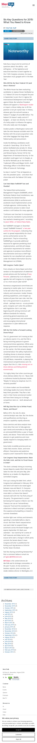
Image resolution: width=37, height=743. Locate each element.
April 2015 (8, 621)
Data (4, 715)
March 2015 (8, 623)
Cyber (4, 712)
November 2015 (10, 606)
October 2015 (9, 608)
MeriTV (5, 698)
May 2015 (8, 618)
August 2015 (9, 612)
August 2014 (9, 637)
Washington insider (26, 105)
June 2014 (8, 641)
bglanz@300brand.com (13, 557)
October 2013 (9, 652)
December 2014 (10, 629)
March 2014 (8, 648)
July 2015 (7, 614)
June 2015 (8, 616)
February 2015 (9, 625)
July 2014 (7, 639)
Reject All (18, 739)
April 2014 (8, 646)
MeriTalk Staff (11, 28)
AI (3, 706)
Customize (19, 734)
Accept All (18, 730)
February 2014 (9, 650)
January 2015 (9, 627)
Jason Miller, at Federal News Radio (17, 222)
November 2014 (10, 631)
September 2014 (10, 635)
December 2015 (10, 604)
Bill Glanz (6, 561)
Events (5, 690)
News (4, 687)
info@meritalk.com (8, 674)
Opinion (5, 692)
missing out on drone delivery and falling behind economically (17, 366)
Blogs (7, 31)
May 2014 (8, 644)
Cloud (4, 709)
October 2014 (9, 633)
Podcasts (5, 695)
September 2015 (10, 610)
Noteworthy (17, 31)
